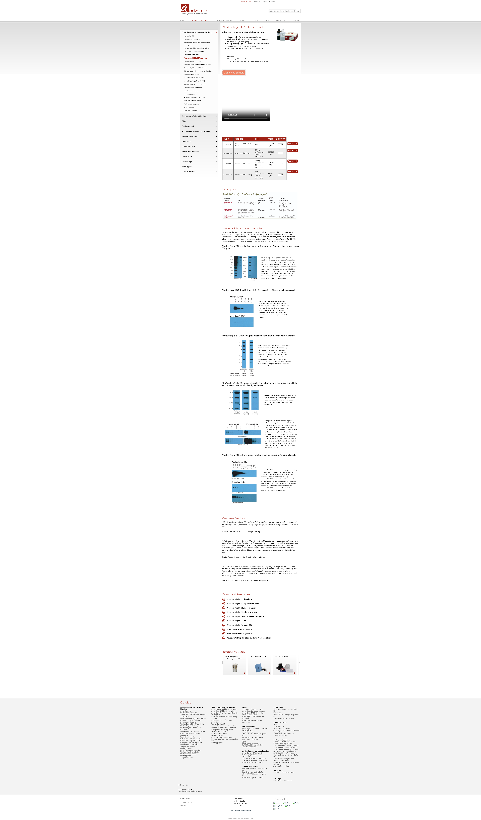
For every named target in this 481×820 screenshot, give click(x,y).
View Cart (257, 2)
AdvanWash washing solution (194, 97)
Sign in (265, 2)
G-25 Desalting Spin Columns (252, 762)
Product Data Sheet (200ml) (239, 629)
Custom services (188, 171)
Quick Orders (246, 2)
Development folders (191, 55)
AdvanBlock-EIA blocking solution (254, 711)
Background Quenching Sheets (195, 84)
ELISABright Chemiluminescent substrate (253, 718)
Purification (186, 141)
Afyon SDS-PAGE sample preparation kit (255, 735)
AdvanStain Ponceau (280, 736)
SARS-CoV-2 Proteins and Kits (252, 709)
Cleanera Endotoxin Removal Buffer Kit (255, 769)
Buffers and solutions (190, 151)
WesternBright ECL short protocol (242, 612)
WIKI (267, 20)
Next (299, 662)
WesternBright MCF (218, 724)
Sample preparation (190, 136)
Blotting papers (189, 107)
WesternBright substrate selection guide (245, 616)
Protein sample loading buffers (253, 737)
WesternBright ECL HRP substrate (195, 58)
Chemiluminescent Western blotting (197, 32)
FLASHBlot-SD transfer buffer (194, 51)
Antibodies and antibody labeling (196, 131)
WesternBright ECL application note (243, 603)
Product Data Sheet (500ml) (239, 633)
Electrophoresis (188, 126)
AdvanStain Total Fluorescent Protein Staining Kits (197, 44)
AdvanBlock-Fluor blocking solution (223, 709)
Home (182, 20)
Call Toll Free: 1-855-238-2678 (240, 810)
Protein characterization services (190, 791)
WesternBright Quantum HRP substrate (197, 64)
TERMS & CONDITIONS (187, 802)
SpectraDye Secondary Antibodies (223, 726)
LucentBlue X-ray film (258, 656)
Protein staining (188, 146)
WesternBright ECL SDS (237, 620)
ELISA (184, 121)
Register (272, 2)
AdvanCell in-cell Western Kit (252, 753)
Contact (296, 20)
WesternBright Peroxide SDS (239, 625)
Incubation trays (281, 656)
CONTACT (183, 806)
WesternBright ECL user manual (241, 608)
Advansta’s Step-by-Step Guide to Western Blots (249, 638)
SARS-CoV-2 (187, 156)
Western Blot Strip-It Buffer (193, 101)
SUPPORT (243, 20)
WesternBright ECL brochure (239, 599)
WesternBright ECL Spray (192, 61)
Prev (222, 662)
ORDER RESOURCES (224, 20)
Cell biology (187, 161)
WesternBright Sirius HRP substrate (196, 68)
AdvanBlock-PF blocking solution (222, 711)
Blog (257, 20)
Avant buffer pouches (250, 739)
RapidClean (277, 713)
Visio (244, 741)
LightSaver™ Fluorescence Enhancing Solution (224, 717)
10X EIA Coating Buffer (250, 715)
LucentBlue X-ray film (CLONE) (194, 78)
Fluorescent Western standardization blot (224, 740)
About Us (280, 20)
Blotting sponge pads (191, 104)
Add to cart (292, 144)
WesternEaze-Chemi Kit (192, 39)
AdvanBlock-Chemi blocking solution (197, 48)
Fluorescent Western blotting (194, 116)
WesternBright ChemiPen (193, 87)
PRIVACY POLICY (185, 799)
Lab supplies (187, 166)
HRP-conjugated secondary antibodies (233, 657)
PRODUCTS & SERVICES (200, 20)
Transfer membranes (191, 91)
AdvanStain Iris (189, 36)
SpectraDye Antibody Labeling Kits (223, 728)
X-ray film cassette (190, 110)
